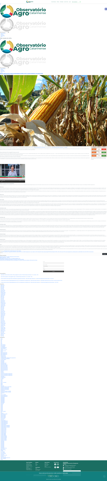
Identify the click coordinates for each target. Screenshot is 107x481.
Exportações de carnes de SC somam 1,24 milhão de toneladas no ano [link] (10, 258)
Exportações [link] (2, 376)
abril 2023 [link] (2, 319)
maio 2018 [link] (2, 332)
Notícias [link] (58, 1)
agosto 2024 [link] (2, 306)
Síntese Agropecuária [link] (4, 455)
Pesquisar (1, 252)
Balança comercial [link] (3, 350)
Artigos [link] (2, 349)
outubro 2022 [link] (3, 324)
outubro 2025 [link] (3, 293)
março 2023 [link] (2, 320)
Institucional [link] (2, 392)
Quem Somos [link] (66, 1)
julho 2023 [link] (2, 316)
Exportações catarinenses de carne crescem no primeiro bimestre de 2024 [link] (51, 280)
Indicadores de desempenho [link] (5, 387)
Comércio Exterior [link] (3, 359)
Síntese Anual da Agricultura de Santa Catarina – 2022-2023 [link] (45, 278)
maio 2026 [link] (2, 287)
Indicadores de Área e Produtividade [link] (6, 386)
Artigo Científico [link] (3, 348)
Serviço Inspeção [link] (3, 453)
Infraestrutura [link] (3, 390)
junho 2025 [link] (2, 297)
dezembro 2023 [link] (3, 313)
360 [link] (1, 340)
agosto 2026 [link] (2, 285)
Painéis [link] (2, 405)
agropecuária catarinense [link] (12, 251)
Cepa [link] (31, 251)
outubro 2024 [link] (3, 304)
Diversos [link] (2, 371)
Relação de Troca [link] (3, 449)
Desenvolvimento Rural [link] (4, 367)
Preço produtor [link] (3, 418)
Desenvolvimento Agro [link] (4, 364)
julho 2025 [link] (2, 296)
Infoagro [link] (66, 147)
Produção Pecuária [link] (3, 430)
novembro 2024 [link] (3, 303)
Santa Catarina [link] (91, 251)
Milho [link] (56, 251)
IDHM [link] (2, 383)
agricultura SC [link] (7, 251)
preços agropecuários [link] (69, 251)
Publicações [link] (61, 1)
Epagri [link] (12, 74)
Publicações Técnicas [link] (37, 469)
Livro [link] (1, 393)
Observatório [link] (46, 463)
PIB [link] (1, 412)
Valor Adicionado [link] (3, 456)
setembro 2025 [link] (3, 294)
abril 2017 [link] (2, 335)
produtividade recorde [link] (81, 251)
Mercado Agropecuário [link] (4, 395)
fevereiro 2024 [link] (3, 311)
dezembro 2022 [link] (3, 322)
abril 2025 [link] (2, 251)
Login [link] (70, 1)
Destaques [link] (2, 370)
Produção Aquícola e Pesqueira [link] (5, 425)
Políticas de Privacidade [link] (67, 469)
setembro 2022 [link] (3, 325)
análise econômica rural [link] (20, 251)
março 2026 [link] (2, 289)
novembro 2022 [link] (3, 323)
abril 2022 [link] (2, 326)
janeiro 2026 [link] (3, 291)
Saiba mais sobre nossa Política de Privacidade (53, 479)
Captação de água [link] (3, 356)
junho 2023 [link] (2, 317)
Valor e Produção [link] (3, 458)
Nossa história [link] (46, 465)
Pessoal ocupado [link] (3, 411)
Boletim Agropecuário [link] (27, 251)
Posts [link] (36, 463)
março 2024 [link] (2, 310)
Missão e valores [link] (47, 464)
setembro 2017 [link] (3, 333)
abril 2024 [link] (2, 309)
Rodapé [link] (2, 450)
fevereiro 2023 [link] (3, 321)
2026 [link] (1, 339)
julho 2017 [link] (2, 334)
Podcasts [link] (36, 464)
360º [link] (1, 343)
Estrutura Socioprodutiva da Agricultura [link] (6, 373)
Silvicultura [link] (2, 454)
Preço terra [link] (2, 419)
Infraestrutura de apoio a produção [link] (6, 391)
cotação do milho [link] (34, 251)
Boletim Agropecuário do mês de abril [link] (39, 147)
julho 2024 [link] (2, 307)
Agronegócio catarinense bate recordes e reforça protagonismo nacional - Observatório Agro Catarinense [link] (16, 274)
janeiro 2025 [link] (3, 301)
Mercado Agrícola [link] (52, 251)
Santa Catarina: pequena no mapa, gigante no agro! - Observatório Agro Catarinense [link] (13, 276)
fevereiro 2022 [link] (3, 327)
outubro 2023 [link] (3, 314)
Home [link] (2, 381)
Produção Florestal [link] (3, 427)
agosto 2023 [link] (2, 315)
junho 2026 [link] (2, 286)
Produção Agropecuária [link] (13, 250)
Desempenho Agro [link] (7, 250)
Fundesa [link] (2, 378)
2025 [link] (1, 338)
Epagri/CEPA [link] (48, 251)
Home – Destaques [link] (3, 382)
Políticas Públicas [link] (3, 414)
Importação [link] (2, 385)
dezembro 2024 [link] (3, 302)
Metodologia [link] (3, 397)
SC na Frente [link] (3, 451)
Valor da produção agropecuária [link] (5, 457)
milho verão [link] (59, 251)
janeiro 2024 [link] (3, 312)
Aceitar (51, 476)
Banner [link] (2, 351)
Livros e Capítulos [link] (3, 394)
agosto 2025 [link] (2, 295)
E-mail (44, 261)
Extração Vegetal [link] (3, 377)
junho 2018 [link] (2, 331)
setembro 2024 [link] (3, 305)
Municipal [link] (2, 403)
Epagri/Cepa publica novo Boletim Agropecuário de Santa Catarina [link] (9, 256)
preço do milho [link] (63, 251)
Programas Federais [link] (4, 438)
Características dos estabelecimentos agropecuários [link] (8, 357)
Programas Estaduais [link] (4, 435)
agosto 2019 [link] (2, 329)
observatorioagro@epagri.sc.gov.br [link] (69, 467)
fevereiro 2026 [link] (3, 290)
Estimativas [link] (2, 372)
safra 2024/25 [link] (87, 251)
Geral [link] (1, 379)
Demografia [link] (2, 360)
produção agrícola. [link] (75, 251)
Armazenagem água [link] (4, 347)
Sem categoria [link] (19, 250)
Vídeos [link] (2, 459)
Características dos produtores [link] (5, 358)
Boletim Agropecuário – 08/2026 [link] (5, 257)
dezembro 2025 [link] (3, 292)
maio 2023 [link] (2, 318)
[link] (106, 9)
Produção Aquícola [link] (3, 424)
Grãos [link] (2, 380)
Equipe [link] (45, 466)
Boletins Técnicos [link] (3, 355)
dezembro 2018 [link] (3, 330)
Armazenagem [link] (3, 346)
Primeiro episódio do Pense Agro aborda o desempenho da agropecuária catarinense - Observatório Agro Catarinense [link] (18, 278)
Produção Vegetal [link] (3, 433)
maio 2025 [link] (2, 298)
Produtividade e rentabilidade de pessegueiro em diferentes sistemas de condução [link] (12, 259)
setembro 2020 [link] (3, 328)
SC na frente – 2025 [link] (35, 274)
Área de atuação (45, 264)
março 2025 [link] (2, 300)
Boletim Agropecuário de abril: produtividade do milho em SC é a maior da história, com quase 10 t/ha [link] (21, 73)
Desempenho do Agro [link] (40, 251)
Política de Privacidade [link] (4, 413)
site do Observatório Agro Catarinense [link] (57, 147)
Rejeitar (56, 476)
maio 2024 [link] (2, 308)
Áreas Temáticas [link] (53, 1)
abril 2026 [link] (2, 288)
